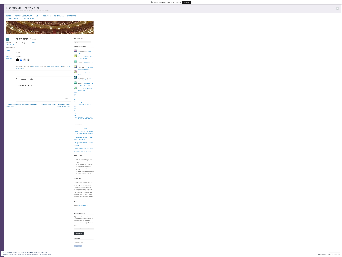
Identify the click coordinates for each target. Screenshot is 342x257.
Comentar (65, 98)
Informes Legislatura (23, 16)
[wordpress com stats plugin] (78, 246)
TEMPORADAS (59, 16)
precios (8, 50)
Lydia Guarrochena (83, 103)
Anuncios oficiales (35, 66)
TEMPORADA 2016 (28, 18)
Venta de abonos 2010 (81, 128)
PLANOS (38, 16)
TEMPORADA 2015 (12, 18)
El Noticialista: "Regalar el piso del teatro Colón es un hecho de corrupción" (83, 143)
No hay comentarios (9, 57)
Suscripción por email (79, 213)
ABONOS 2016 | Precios (26, 39)
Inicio (8, 16)
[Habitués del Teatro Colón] (50, 34)
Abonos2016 (31, 43)
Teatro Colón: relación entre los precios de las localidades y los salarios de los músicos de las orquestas (83, 150)
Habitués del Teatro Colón (23, 8)
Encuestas (71, 16)
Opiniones (47, 16)
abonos (8, 48)
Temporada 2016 (10, 52)
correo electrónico (82, 205)
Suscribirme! (79, 233)
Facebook (337, 8)
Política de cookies (46, 254)
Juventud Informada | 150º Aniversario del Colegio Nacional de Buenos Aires (83, 133)
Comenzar (186, 2)
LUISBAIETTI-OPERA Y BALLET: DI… (85, 118)
